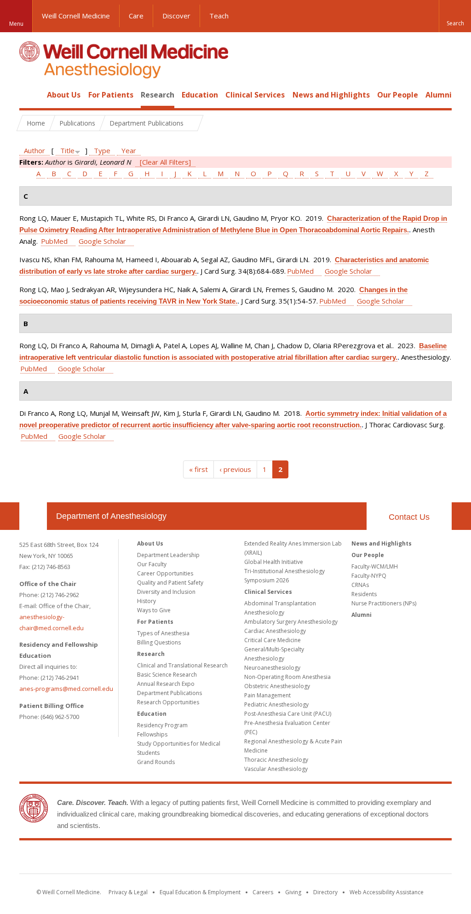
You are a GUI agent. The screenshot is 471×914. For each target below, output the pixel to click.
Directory (325, 892)
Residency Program (162, 725)
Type (102, 150)
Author (34, 150)
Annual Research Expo (166, 684)
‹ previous (235, 469)
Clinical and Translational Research (182, 665)
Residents (364, 594)
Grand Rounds (156, 762)
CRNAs (360, 585)
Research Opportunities (168, 702)
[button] (455, 16)
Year (128, 150)
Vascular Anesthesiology (276, 769)
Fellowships (152, 734)
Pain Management (267, 695)
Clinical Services (255, 95)
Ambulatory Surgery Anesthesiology (291, 622)
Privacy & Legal (128, 892)
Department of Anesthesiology (111, 516)
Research (157, 95)
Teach (219, 15)
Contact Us (409, 517)
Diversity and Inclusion (166, 592)
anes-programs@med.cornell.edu (66, 688)
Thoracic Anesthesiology (276, 760)
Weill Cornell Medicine (76, 15)
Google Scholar (102, 241)
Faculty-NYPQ (368, 576)
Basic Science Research (167, 674)
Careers (263, 892)
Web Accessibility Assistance (387, 892)
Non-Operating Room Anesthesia (287, 677)
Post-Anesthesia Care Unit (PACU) (287, 714)
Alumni (438, 95)
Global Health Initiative (273, 562)
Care (136, 15)
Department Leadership (168, 555)
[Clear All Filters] (165, 162)
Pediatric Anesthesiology (276, 704)
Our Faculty (152, 564)
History (146, 601)
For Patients (110, 95)
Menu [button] (16, 24)
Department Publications (169, 693)
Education (200, 95)
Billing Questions (159, 642)
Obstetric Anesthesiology (277, 686)
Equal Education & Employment (200, 892)
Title (67, 150)
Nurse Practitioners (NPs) (383, 603)
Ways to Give (154, 610)
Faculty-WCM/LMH (374, 566)
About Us (63, 95)
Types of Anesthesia (163, 633)
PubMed (54, 241)
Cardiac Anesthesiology (275, 631)
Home (29, 94)
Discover (176, 15)
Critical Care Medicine (272, 640)
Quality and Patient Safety (170, 582)
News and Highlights (331, 95)
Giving (293, 892)
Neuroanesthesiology (272, 668)
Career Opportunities (165, 573)
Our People (397, 95)
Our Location (33, 516)
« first (198, 469)
